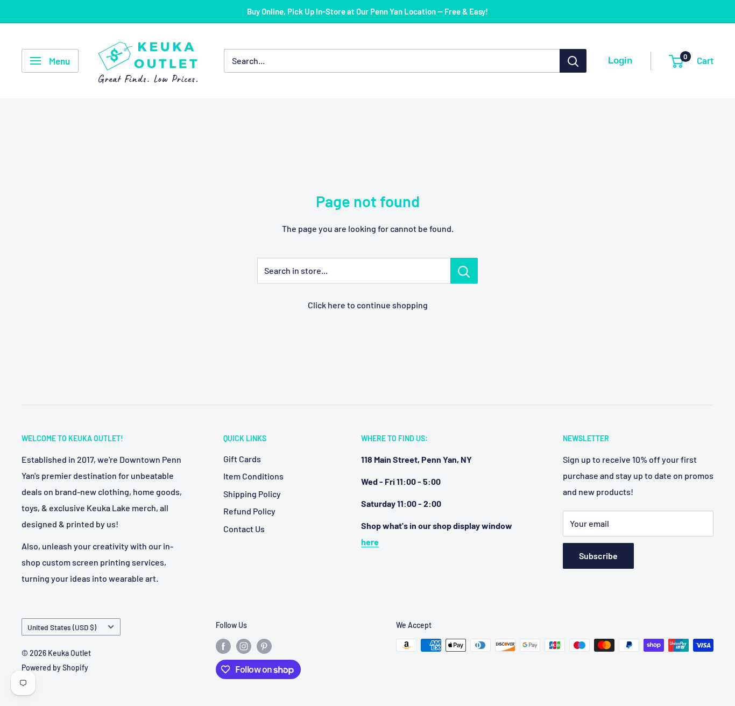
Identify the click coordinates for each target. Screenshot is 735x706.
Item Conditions (253, 476)
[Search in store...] (464, 271)
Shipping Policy (252, 494)
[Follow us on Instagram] (243, 646)
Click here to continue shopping (368, 305)
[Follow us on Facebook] (223, 646)
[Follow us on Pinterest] (264, 646)
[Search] (573, 61)
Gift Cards (242, 459)
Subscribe (598, 555)
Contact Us (244, 529)
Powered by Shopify (55, 667)
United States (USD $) (61, 627)
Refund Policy (249, 511)
